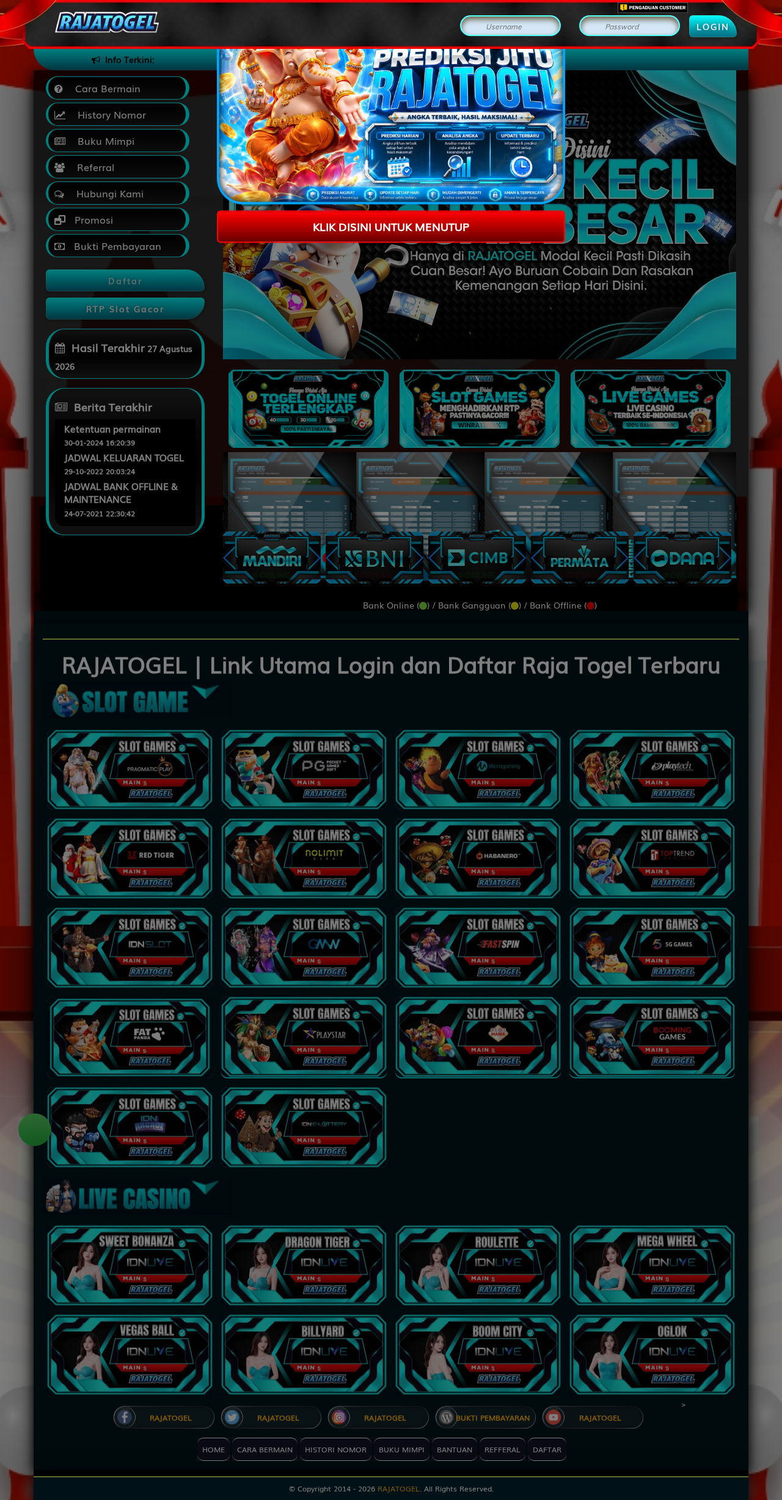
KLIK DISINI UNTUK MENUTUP (391, 226)
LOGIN (712, 26)
